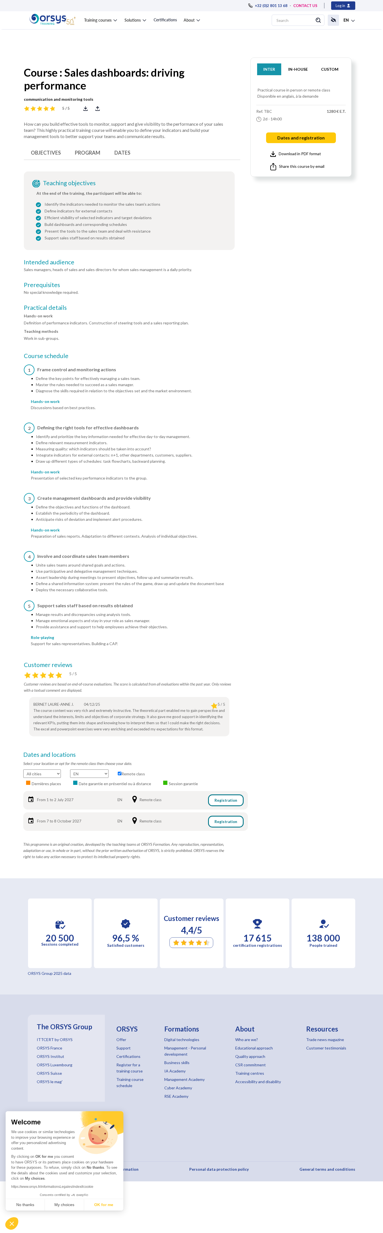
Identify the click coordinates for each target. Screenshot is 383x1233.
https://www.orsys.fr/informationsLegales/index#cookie (52, 1187)
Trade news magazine (325, 1039)
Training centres (249, 1073)
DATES (122, 153)
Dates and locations (49, 754)
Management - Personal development (185, 1051)
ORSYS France (49, 1048)
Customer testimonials (326, 1048)
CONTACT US (305, 5)
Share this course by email (301, 166)
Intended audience (49, 262)
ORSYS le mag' (50, 1081)
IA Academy (175, 1071)
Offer (121, 1039)
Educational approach (254, 1048)
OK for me (103, 1204)
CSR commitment (250, 1064)
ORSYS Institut (50, 1056)
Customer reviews (48, 665)
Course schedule (46, 356)
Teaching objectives (69, 183)
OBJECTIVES (46, 153)
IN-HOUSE (298, 69)
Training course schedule (130, 1082)
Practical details (45, 307)
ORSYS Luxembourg (54, 1064)
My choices (64, 1204)
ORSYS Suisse (49, 1073)
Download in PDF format (300, 153)
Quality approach (250, 1056)
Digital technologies (181, 1039)
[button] (12, 1223)
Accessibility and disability (258, 1081)
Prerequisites (42, 285)
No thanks (25, 1204)
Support (123, 1048)
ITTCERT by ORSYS (55, 1039)
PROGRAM (87, 153)
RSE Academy (176, 1096)
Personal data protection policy (219, 1169)
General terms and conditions (327, 1169)
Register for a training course (129, 1067)
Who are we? (246, 1039)
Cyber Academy (178, 1087)
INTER (269, 69)
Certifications (165, 19)
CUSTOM (329, 69)
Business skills (177, 1062)
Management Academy (184, 1079)
